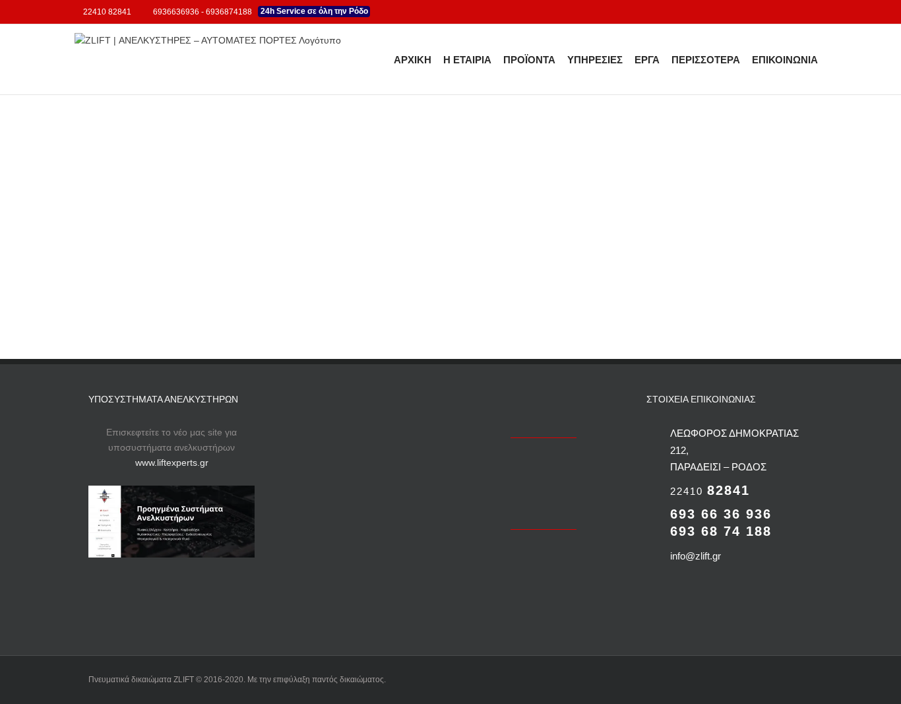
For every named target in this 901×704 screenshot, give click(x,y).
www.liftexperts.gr (171, 462)
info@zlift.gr (695, 555)
